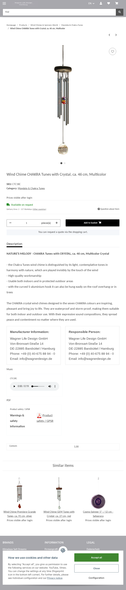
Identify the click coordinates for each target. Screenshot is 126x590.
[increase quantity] (56, 223)
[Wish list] (109, 3)
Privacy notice (54, 578)
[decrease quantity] (10, 223)
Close (96, 568)
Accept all (96, 557)
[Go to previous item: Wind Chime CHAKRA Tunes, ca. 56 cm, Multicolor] (109, 35)
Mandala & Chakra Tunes (31, 188)
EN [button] (89, 3)
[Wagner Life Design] (23, 3)
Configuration (96, 577)
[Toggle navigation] (4, 2)
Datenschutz (93, 549)
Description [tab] (14, 243)
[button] (101, 3)
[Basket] (118, 3)
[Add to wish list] (112, 51)
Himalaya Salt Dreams (14, 549)
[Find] (119, 12)
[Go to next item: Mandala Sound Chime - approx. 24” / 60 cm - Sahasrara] (116, 35)
